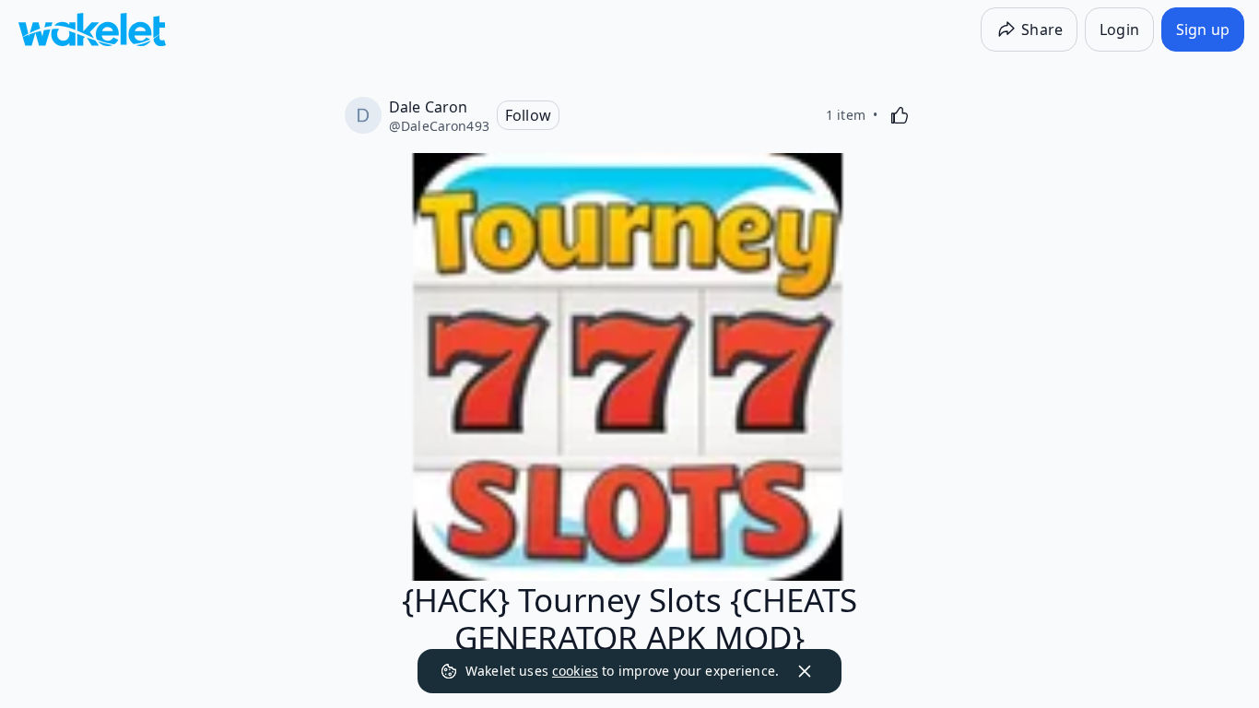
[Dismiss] (804, 671)
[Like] (899, 115)
